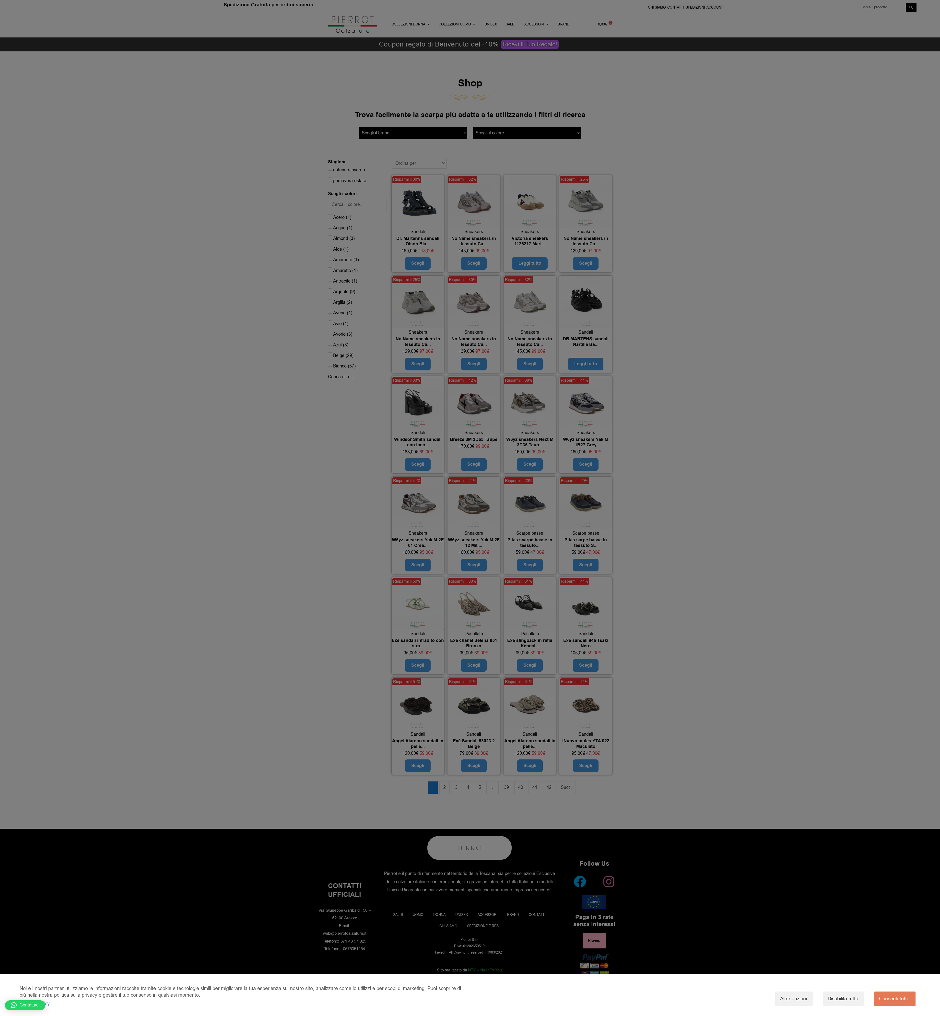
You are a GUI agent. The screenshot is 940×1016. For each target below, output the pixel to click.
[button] (25, 1005)
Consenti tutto (894, 998)
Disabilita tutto (843, 998)
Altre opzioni (793, 998)
